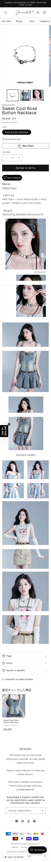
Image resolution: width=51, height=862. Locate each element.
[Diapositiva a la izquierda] (3, 96)
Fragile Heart (8, 105)
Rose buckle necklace (16, 132)
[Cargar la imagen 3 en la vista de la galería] (38, 95)
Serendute (23, 844)
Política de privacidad (17, 852)
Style (32, 21)
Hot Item (6, 21)
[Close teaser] (9, 424)
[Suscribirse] (42, 810)
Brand (19, 21)
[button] (6, 12)
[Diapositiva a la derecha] (48, 96)
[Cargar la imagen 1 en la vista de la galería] (12, 95)
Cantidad (6, 152)
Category (45, 21)
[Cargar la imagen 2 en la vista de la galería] (25, 95)
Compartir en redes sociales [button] (19, 679)
